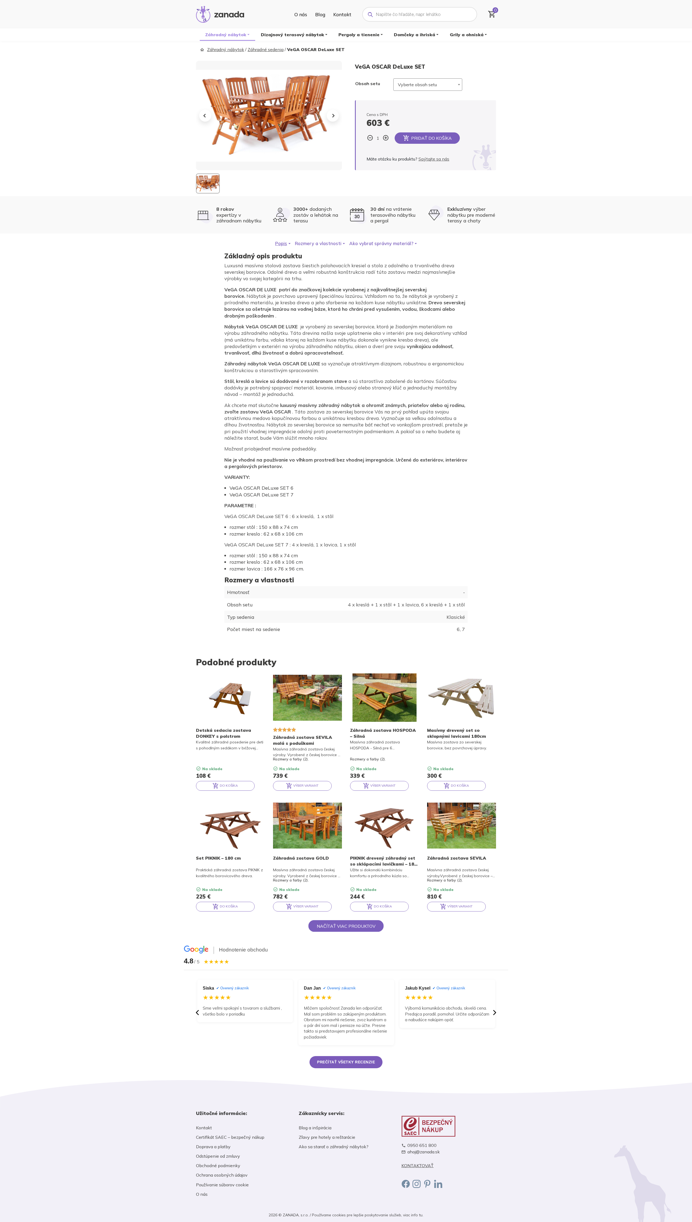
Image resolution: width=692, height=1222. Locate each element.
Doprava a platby (213, 1146)
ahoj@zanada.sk (423, 1151)
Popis (281, 243)
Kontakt (342, 14)
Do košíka (228, 785)
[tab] (283, 243)
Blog (320, 14)
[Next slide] (333, 116)
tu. (421, 1215)
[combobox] (427, 84)
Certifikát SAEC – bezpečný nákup (230, 1137)
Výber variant (305, 785)
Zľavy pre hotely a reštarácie (327, 1137)
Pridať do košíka (431, 138)
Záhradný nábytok (225, 34)
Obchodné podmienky (218, 1165)
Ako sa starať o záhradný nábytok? (333, 1146)
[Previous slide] (205, 116)
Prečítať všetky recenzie (346, 1062)
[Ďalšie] (494, 1012)
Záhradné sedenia (266, 49)
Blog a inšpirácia (315, 1127)
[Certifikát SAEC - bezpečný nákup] (448, 1126)
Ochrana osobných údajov (222, 1175)
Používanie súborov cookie (222, 1184)
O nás (300, 14)
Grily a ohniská (467, 34)
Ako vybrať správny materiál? (381, 243)
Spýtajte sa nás (433, 159)
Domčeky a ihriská (414, 34)
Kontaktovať (417, 1165)
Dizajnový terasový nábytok (292, 34)
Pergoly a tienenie (359, 34)
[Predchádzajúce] (197, 1012)
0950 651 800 (422, 1145)
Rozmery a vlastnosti (318, 243)
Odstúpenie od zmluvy (218, 1156)
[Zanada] (220, 13)
